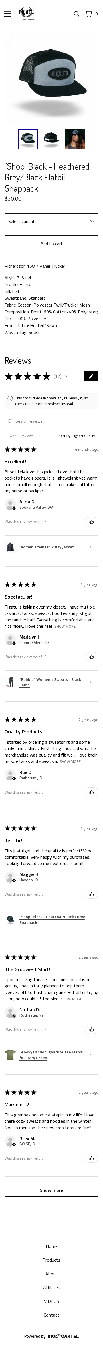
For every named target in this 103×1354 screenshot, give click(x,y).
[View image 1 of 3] (28, 139)
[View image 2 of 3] (51, 139)
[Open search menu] (76, 14)
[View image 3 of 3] (75, 139)
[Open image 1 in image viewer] (51, 79)
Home (52, 1246)
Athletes (51, 1287)
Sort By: (65, 435)
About (51, 1273)
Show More (65, 626)
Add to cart (52, 243)
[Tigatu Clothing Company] (26, 14)
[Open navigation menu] (7, 14)
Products (51, 1259)
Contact (51, 1314)
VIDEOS (51, 1301)
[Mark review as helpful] (91, 521)
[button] (66, 376)
